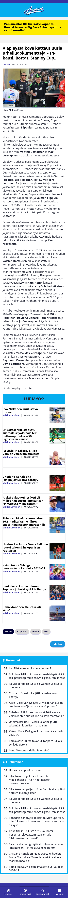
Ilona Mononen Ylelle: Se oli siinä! (22, 608)
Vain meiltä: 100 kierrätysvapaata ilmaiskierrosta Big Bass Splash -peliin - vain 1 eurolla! (32, 27)
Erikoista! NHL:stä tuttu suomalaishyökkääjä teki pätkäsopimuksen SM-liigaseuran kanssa (20, 434)
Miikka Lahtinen (11, 415)
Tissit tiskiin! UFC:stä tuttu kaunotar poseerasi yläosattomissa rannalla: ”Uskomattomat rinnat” (31, 834)
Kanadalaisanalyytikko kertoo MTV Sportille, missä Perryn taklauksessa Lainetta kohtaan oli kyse (36, 821)
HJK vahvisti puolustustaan (25, 770)
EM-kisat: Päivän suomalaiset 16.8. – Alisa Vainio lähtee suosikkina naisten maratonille (24, 521)
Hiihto (35, 631)
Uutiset (7, 64)
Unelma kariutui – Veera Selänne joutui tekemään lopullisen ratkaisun (25, 547)
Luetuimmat (14, 762)
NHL (46, 631)
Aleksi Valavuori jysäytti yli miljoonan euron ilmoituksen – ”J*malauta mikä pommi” (24, 500)
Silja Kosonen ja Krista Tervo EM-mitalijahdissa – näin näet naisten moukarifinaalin (29, 779)
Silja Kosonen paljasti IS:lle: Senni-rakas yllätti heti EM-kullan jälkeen (37, 791)
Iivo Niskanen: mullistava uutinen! (20, 410)
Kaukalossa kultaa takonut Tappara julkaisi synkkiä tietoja (24, 587)
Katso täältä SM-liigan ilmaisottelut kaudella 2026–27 (24, 566)
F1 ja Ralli (22, 631)
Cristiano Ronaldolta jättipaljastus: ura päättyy (20, 478)
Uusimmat (13, 660)
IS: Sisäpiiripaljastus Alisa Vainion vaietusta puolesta (21, 452)
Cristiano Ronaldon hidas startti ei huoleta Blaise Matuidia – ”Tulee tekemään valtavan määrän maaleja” (36, 857)
